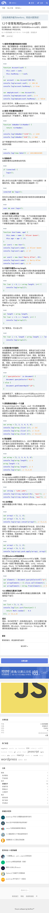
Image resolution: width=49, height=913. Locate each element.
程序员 (20, 760)
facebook (4, 752)
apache (11, 748)
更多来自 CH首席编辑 (9, 850)
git (15, 752)
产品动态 (5, 778)
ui (31, 755)
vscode (35, 755)
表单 (25, 760)
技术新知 (5, 775)
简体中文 (24, 890)
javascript (10, 36)
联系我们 (15, 896)
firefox (10, 752)
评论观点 (5, 803)
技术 (2, 781)
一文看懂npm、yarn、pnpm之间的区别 (19, 856)
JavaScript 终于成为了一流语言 (16, 879)
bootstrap (21, 748)
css (27, 748)
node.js (3, 755)
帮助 (22, 896)
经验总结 (5, 798)
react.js (20, 755)
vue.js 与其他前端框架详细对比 (16, 828)
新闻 (2, 773)
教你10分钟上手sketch (13, 867)
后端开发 (5, 787)
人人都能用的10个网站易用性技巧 (17, 834)
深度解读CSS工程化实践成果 (15, 840)
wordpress (9, 759)
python (13, 755)
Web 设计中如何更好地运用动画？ (17, 822)
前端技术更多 (6, 811)
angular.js (4, 748)
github (19, 752)
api (16, 748)
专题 (3, 8)
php (8, 755)
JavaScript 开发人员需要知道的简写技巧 (19, 817)
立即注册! (24, 661)
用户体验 (5, 800)
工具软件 (5, 792)
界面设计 (5, 789)
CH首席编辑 (8, 32)
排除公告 (46, 17)
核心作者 (10, 8)
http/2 (24, 752)
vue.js (41, 755)
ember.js (34, 748)
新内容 (17, 8)
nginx (42, 752)
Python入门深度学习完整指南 (15, 873)
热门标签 (5, 743)
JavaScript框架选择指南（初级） (16, 862)
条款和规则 (30, 896)
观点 (2, 795)
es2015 (40, 748)
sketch (27, 755)
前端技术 (34, 32)
